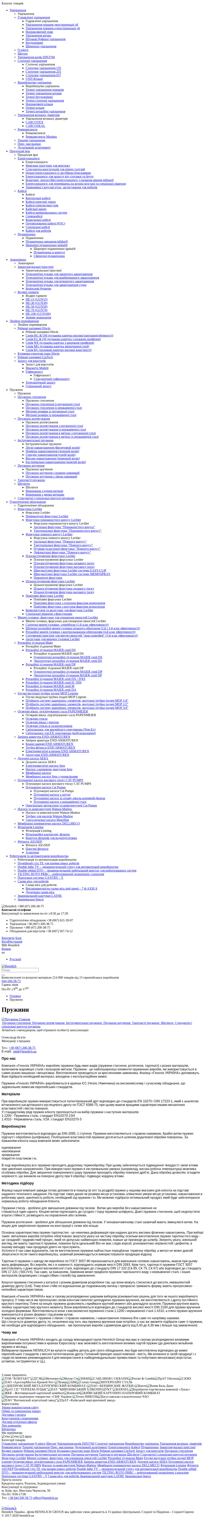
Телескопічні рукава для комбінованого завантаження (62, 277)
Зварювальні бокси (31, 899)
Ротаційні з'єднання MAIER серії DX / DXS (55, 679)
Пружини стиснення (32, 397)
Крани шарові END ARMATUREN (49, 744)
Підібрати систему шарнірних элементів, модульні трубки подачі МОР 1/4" (77, 700)
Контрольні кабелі (38, 198)
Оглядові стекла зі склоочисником (49, 726)
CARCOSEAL (35, 126)
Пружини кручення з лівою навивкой (51, 476)
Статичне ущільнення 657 (43, 75)
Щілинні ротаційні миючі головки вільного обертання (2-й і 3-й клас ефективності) (83, 628)
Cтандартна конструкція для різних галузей (55, 169)
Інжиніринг (18, 259)
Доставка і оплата (14, 1414)
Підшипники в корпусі (49, 252)
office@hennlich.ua (45, 1498)
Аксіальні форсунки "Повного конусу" (60, 541)
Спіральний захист (38, 386)
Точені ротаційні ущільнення (45, 111)
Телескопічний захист (40, 382)
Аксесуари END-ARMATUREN (47, 754)
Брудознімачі (34, 42)
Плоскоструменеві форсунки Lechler (50, 556)
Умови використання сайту (20, 1407)
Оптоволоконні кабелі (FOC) (45, 223)
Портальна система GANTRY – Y (40, 877)
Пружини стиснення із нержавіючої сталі (54, 407)
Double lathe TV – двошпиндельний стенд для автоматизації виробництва (68, 867)
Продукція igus (20, 151)
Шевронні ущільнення (41, 46)
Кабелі (22, 191)
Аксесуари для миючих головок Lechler (53, 639)
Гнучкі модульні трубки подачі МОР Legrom (48, 693)
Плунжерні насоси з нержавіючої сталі (60, 801)
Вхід (5, 941)
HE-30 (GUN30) (36, 303)
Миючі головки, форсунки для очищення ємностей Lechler (58, 617)
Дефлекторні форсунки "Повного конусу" (62, 552)
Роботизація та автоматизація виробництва (39, 856)
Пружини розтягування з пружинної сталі (54, 426)
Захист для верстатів (32, 360)
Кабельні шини (36, 209)
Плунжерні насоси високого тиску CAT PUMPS (50, 780)
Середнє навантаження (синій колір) (50, 454)
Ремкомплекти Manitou (41, 136)
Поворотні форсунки (48, 577)
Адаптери (32, 852)
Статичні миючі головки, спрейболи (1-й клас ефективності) (67, 624)
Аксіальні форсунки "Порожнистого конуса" (64, 527)
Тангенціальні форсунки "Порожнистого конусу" (67, 530)
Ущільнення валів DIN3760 (36, 57)
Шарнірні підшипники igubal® (47, 245)
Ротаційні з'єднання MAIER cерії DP (51, 664)
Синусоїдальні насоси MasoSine (47, 820)
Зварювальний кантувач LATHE (40, 895)
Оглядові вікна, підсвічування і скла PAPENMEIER (53, 711)
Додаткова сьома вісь (40, 892)
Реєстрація (15, 941)
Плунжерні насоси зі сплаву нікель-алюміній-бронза (69, 798)
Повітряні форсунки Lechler (45, 595)
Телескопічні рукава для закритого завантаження (59, 274)
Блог (18, 938)
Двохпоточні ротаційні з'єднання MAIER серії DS (68, 661)
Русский (15, 959)
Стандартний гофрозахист (52, 379)
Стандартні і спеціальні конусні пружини (46, 498)
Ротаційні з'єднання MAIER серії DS (51, 650)
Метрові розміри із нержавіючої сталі (51, 415)
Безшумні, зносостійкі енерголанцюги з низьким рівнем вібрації (70, 180)
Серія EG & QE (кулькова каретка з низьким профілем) (63, 339)
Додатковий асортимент (34, 147)
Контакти (8, 938)
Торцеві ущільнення (31, 140)
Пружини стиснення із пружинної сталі (53, 404)
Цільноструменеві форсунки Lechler (50, 581)
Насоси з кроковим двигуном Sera (49, 769)
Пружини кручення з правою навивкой (52, 473)
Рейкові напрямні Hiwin (34, 328)
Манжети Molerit (37, 368)
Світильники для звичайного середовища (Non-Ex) (60, 729)
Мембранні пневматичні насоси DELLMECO (49, 823)
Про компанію (11, 1425)
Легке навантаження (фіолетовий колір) (53, 447)
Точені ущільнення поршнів (45, 89)
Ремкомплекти (27, 129)
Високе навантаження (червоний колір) (53, 458)
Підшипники (26, 234)
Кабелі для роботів (38, 230)
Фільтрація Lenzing (30, 827)
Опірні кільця (35, 107)
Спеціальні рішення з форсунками (49, 614)
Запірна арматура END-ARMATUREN (44, 736)
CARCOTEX (34, 122)
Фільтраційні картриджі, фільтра (48, 834)
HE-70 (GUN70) (36, 310)
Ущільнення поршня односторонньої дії (53, 28)
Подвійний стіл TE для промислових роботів (48, 863)
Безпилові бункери (38, 288)
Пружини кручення (31, 465)
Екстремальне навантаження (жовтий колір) (56, 462)
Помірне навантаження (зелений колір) (52, 451)
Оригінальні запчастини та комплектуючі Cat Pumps (61, 805)
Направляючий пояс (39, 32)
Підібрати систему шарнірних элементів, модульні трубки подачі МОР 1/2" (77, 704)
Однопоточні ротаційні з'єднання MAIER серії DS (68, 657)
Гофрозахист (34, 371)
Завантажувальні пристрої (35, 266)
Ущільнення (18, 10)
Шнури (23, 53)
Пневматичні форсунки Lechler (47, 516)
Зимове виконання (38, 317)
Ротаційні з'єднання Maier (35, 642)
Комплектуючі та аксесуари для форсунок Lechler (59, 610)
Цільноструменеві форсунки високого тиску (64, 592)
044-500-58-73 (11, 981)
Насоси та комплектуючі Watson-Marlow (45, 809)
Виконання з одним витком (44, 491)
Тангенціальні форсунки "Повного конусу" (63, 545)
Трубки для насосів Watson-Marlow (49, 816)
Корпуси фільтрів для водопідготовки (51, 838)
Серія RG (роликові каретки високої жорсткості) (58, 350)
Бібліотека (9, 1429)
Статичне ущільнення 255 (43, 71)
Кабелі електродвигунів (42, 205)
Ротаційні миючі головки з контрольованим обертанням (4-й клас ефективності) (80, 632)
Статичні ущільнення (32, 60)
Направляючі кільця (39, 104)
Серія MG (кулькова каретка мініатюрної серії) (57, 346)
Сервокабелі (34, 216)
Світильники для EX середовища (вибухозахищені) (61, 733)
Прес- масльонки (29, 144)
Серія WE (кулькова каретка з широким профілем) (60, 342)
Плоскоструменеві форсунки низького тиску (64, 563)
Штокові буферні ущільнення (45, 39)
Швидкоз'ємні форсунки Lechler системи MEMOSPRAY (72, 574)
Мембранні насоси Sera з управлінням (52, 776)
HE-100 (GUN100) (38, 313)
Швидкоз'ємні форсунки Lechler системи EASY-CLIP (70, 570)
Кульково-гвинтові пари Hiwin (38, 353)
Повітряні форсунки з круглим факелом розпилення (69, 606)
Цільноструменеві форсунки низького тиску (64, 588)
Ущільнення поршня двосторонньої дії (52, 24)
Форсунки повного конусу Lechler (49, 534)
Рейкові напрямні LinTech (35, 357)
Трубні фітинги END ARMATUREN (50, 747)
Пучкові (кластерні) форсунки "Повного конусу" (67, 548)
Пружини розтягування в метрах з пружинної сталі (61, 433)
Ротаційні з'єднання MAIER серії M (50, 686)
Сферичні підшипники (49, 256)
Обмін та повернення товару (21, 1411)
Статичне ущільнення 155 (43, 68)
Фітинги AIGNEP (30, 841)
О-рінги (23, 50)
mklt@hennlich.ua (24, 1051)
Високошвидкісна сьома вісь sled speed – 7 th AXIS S (61, 888)
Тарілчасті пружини (31, 480)
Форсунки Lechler (30, 509)
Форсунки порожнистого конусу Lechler (53, 520)
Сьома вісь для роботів (33, 881)
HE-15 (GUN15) (36, 299)
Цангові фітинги (37, 848)
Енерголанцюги (29, 158)
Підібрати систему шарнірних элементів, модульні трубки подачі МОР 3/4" (77, 707)
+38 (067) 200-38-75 (22, 1047)
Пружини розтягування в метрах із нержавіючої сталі (62, 436)
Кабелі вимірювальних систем (46, 212)
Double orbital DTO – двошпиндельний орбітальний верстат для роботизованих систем (77, 870)
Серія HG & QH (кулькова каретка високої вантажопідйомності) (69, 335)
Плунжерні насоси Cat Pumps (46, 787)
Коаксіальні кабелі (38, 220)
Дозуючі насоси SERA (33, 758)
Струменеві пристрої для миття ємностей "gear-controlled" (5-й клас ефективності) (82, 635)
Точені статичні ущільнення (45, 100)
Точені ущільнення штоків (44, 93)
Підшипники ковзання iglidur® (47, 241)
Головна (15, 996)
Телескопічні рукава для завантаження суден (56, 285)
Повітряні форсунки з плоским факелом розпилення (69, 603)
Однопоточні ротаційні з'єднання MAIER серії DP (68, 671)
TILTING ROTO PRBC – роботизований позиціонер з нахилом (61, 874)
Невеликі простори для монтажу (48, 165)
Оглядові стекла (36, 718)
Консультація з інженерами (20, 1418)
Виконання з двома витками (45, 494)
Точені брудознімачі (39, 97)
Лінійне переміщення (24, 321)
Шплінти (24, 483)
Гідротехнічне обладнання (28, 501)
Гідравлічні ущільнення (34, 17)
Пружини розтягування (34, 418)
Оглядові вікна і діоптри (42, 722)
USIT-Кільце (34, 79)
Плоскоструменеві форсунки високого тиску (64, 567)
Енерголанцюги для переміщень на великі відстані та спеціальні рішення (76, 183)
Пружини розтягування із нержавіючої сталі (56, 429)
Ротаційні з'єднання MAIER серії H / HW (54, 682)
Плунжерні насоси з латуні (52, 794)
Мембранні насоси (38, 773)
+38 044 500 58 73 (20, 1498)
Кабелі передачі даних (41, 201)
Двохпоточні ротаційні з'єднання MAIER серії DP (68, 675)
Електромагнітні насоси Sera (45, 765)
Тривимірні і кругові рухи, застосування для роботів (61, 187)
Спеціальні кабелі (38, 227)
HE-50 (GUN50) (36, 306)
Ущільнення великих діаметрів (39, 115)
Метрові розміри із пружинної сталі (50, 411)
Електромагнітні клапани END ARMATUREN (57, 751)
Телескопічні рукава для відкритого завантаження (60, 281)
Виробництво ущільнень (34, 82)
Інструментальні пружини (35, 440)
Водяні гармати (28, 292)
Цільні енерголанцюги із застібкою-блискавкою (58, 173)
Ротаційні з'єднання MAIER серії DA (51, 689)
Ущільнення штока (38, 35)
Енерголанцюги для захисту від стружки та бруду (60, 176)
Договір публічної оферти (19, 1422)
